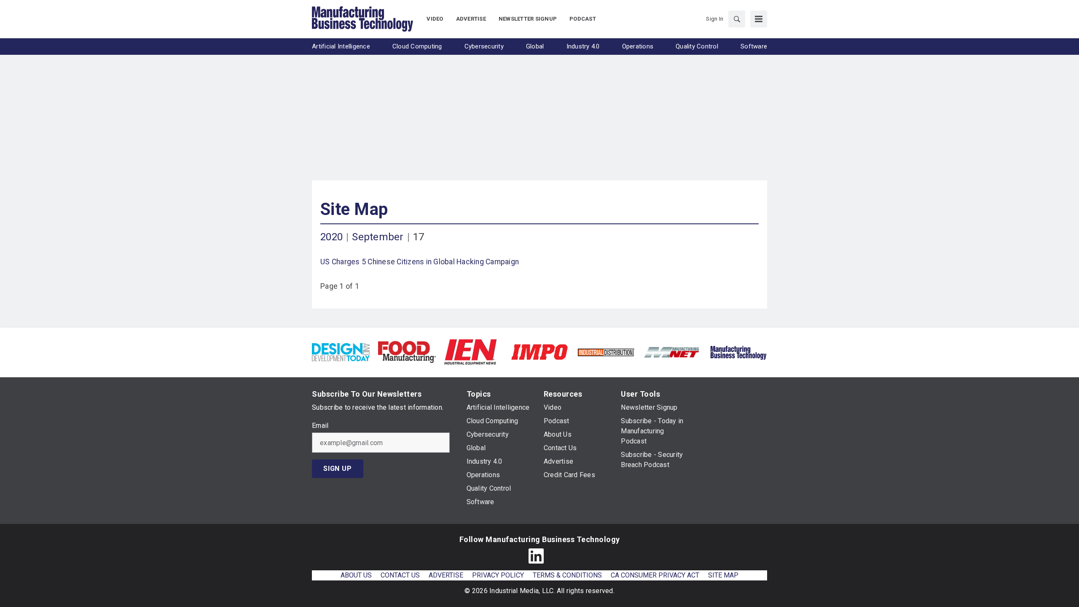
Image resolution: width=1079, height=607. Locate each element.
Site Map (354, 209)
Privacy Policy (498, 575)
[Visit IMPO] (539, 351)
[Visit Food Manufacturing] (407, 351)
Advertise (446, 575)
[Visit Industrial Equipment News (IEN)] (470, 351)
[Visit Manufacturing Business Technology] (738, 351)
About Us (356, 575)
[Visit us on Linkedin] (536, 556)
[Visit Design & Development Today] (341, 351)
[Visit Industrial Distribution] (606, 352)
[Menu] (758, 19)
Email (320, 425)
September (377, 237)
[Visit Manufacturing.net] (672, 352)
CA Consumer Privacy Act (655, 575)
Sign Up (337, 469)
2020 (331, 237)
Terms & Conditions (567, 575)
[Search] (736, 19)
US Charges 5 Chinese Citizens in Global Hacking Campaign (419, 262)
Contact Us (400, 575)
